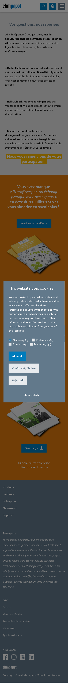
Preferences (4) (44, 340)
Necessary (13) (21, 340)
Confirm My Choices (24, 368)
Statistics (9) (20, 344)
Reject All (18, 380)
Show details (31, 395)
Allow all (17, 356)
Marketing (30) (42, 344)
